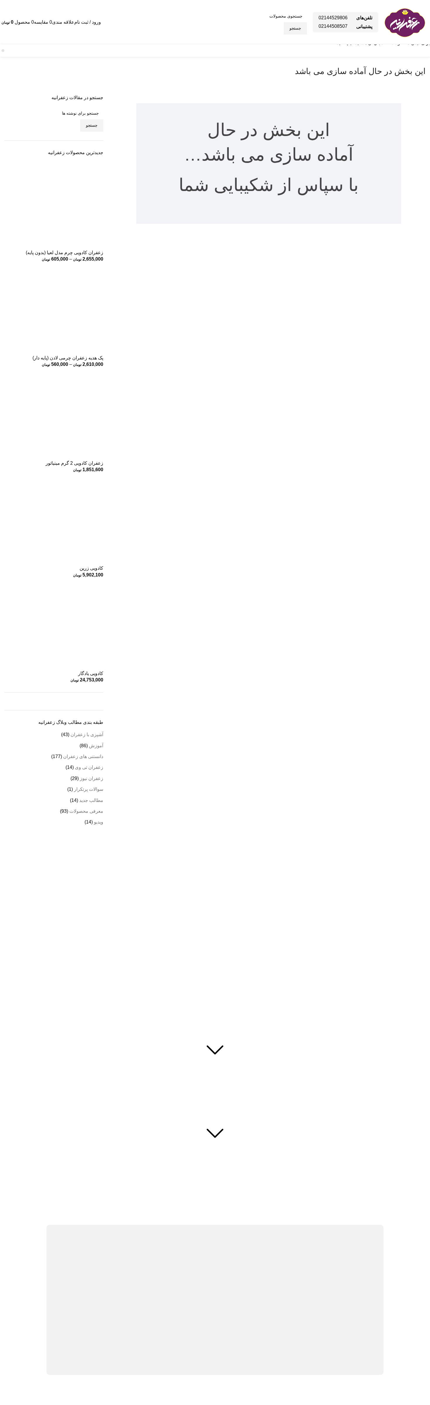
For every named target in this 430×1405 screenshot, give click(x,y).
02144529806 (333, 17)
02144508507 (333, 26)
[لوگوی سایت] (405, 21)
